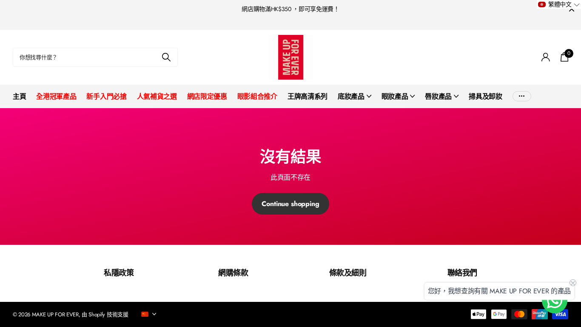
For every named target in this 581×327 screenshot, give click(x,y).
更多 (522, 96)
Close (571, 9)
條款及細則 (347, 272)
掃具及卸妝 (485, 96)
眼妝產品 (395, 96)
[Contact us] (554, 300)
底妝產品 (351, 96)
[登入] (545, 57)
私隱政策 (119, 272)
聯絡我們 (462, 272)
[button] (559, 4)
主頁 (19, 96)
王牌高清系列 (308, 96)
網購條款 (233, 272)
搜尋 (166, 57)
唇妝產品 (438, 96)
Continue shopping (290, 204)
